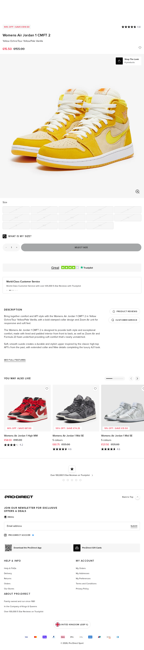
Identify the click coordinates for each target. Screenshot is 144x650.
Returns (7, 578)
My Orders (81, 568)
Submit (134, 526)
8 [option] (23, 226)
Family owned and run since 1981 (19, 601)
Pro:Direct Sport (76, 643)
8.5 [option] (50, 226)
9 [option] (78, 226)
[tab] (9, 517)
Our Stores (9, 588)
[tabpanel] (72, 526)
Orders (7, 583)
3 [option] (23, 210)
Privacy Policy (82, 588)
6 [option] (51, 218)
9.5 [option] (106, 226)
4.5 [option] (106, 210)
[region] (72, 126)
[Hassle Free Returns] (72, 471)
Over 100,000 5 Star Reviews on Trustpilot (23, 611)
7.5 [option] (134, 218)
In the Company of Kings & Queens (20, 606)
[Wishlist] (140, 47)
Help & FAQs (10, 568)
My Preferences (83, 578)
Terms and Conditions (86, 583)
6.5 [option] (78, 218)
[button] (6, 290)
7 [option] (106, 218)
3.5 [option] (50, 210)
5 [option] (134, 210)
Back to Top (127, 497)
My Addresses (82, 573)
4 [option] (78, 210)
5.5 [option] (22, 218)
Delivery (8, 573)
